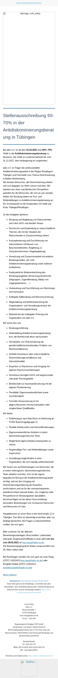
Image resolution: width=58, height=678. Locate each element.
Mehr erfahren (10, 574)
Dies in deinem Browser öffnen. (29, 3)
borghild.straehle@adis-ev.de (17, 567)
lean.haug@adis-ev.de (33, 542)
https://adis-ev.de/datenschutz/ (40, 656)
